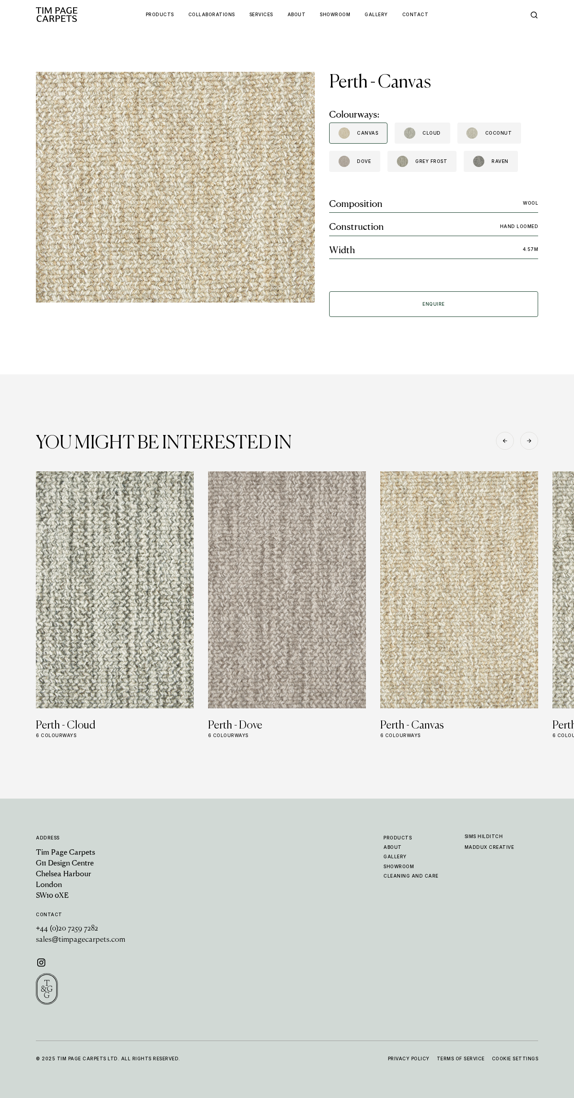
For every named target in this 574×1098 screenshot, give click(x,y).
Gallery (395, 856)
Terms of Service (461, 1058)
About (392, 847)
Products (397, 837)
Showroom (398, 866)
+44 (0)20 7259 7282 (67, 928)
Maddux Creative (489, 847)
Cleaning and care (411, 875)
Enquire (433, 304)
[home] (73, 14)
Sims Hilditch (484, 836)
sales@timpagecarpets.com (80, 940)
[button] (505, 441)
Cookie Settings (515, 1058)
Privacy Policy (409, 1058)
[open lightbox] (175, 187)
